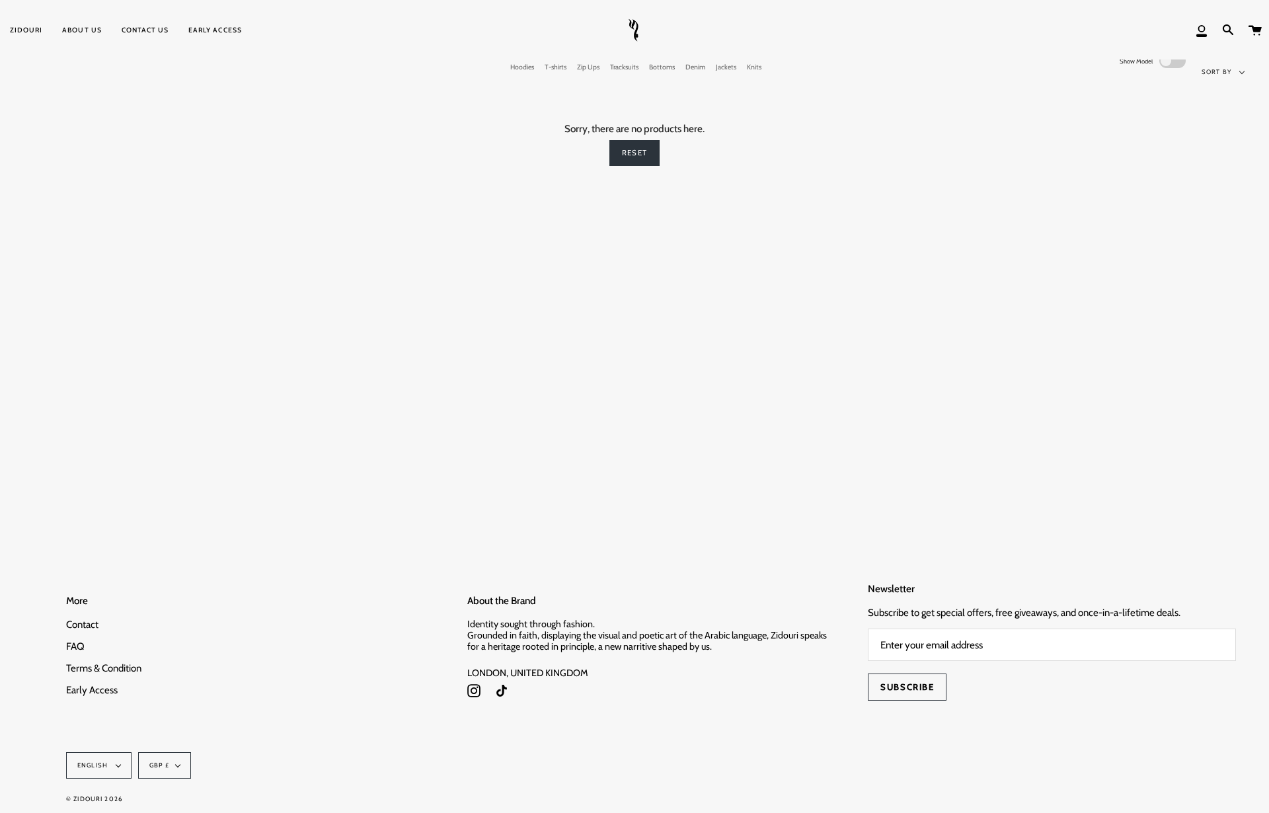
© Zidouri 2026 (94, 798)
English (93, 765)
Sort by (1217, 71)
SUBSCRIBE (907, 686)
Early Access (92, 690)
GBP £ (159, 765)
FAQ (75, 646)
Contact (82, 625)
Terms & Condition (103, 668)
